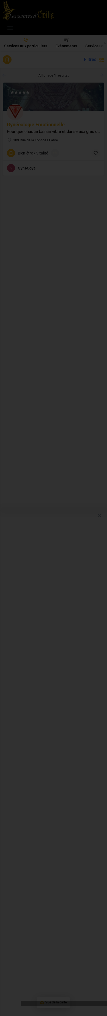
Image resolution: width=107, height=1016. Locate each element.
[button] (99, 515)
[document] (53, 508)
